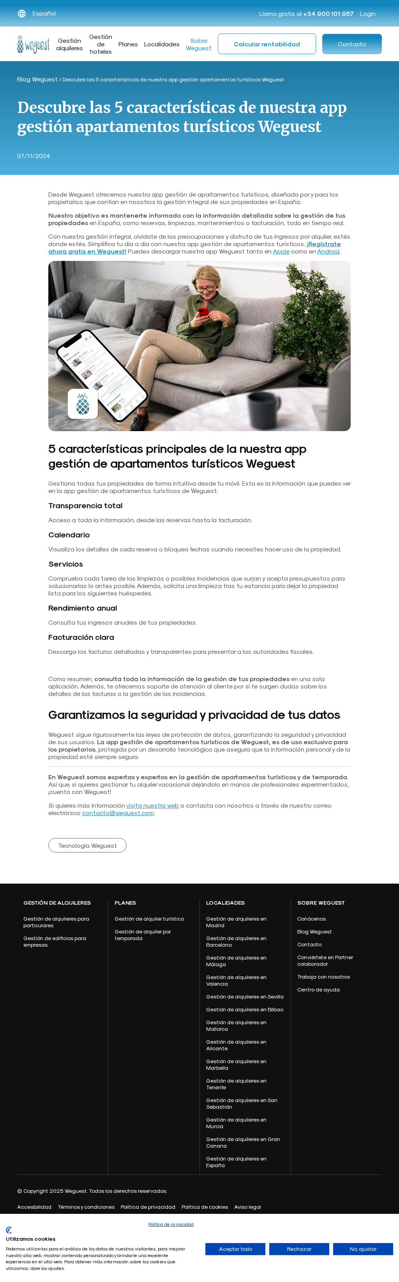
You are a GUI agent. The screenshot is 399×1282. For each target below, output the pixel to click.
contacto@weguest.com (118, 812)
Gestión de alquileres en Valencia (236, 980)
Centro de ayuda (318, 989)
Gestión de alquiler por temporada (143, 934)
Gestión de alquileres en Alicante (236, 1044)
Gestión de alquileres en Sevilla (245, 996)
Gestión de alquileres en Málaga (236, 960)
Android (328, 251)
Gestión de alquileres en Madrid (236, 921)
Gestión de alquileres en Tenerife (236, 1083)
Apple (281, 251)
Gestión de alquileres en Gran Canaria (243, 1142)
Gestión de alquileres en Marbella (236, 1064)
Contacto (352, 44)
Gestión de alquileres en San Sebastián (241, 1103)
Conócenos (311, 918)
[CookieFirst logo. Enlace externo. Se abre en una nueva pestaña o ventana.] (9, 1230)
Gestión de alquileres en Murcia (236, 1122)
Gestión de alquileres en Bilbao (244, 1009)
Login (368, 13)
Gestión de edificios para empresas (54, 941)
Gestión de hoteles (100, 44)
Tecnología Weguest (87, 845)
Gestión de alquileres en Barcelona (236, 941)
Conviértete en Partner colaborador (325, 960)
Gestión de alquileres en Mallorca (236, 1025)
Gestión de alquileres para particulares (56, 921)
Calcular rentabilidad (267, 44)
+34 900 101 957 (328, 13)
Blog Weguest (37, 79)
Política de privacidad (171, 1224)
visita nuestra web (152, 805)
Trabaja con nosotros (323, 976)
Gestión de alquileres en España (236, 1161)
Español (44, 13)
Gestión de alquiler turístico (149, 918)
